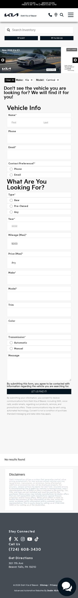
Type (11, 194)
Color (11, 320)
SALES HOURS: (30, 4)
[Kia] (11, 15)
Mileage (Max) (17, 235)
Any (16, 212)
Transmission (17, 337)
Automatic (20, 342)
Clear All (10, 80)
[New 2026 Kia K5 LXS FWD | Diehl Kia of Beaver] (39, 60)
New (16, 200)
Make (12, 272)
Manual (18, 348)
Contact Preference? (21, 163)
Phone (12, 131)
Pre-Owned (21, 206)
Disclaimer (71, 49)
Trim (11, 304)
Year (11, 219)
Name (12, 115)
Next (75, 60)
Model (12, 288)
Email (12, 147)
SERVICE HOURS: (48, 4)
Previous (2, 60)
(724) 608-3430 (25, 549)
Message (13, 355)
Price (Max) (15, 253)
